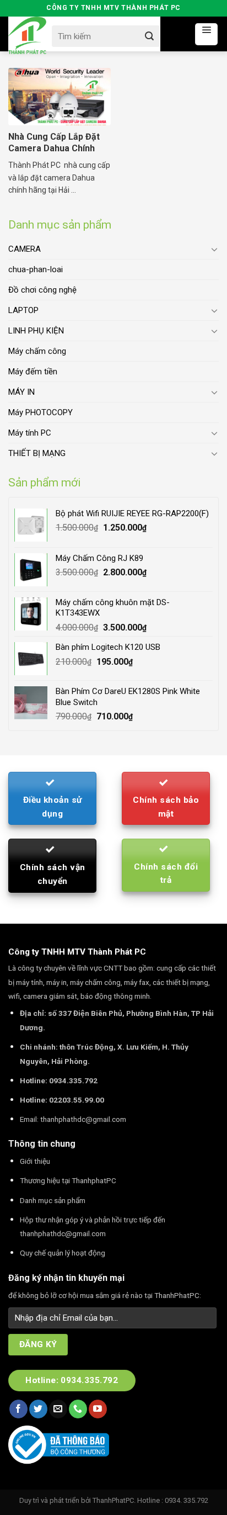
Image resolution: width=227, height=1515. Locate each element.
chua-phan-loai (35, 269)
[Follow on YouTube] (98, 1409)
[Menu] (206, 34)
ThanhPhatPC (113, 1500)
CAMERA (24, 249)
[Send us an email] (58, 1409)
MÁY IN (21, 392)
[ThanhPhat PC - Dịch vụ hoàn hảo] (27, 36)
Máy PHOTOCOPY (40, 412)
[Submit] (149, 36)
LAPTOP (23, 310)
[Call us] (78, 1409)
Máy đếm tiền (32, 372)
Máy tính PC (29, 433)
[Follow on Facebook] (18, 1409)
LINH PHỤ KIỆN (36, 331)
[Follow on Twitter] (38, 1409)
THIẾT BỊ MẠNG (37, 453)
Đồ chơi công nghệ (42, 290)
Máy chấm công (37, 351)
